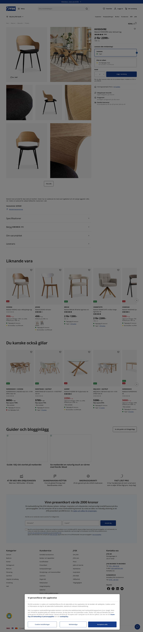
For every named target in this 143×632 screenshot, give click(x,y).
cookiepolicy (64, 616)
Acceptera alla (102, 624)
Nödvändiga (73, 624)
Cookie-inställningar (42, 624)
